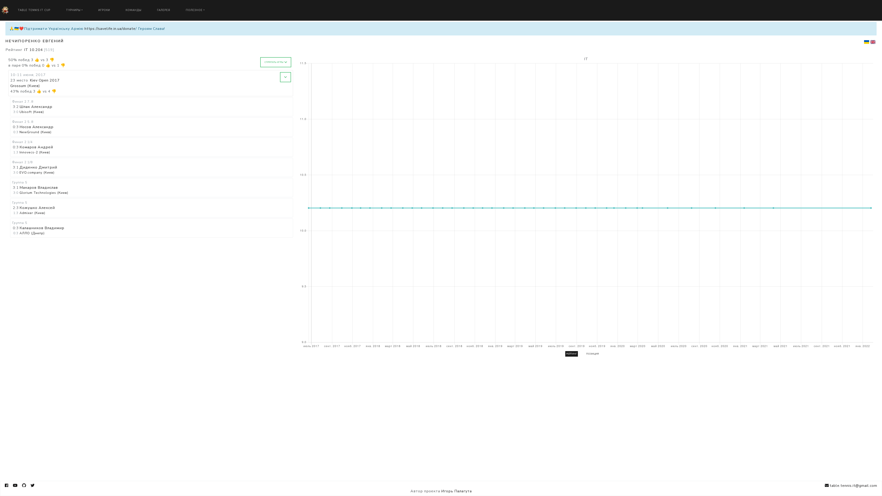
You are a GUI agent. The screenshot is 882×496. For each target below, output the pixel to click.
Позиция (592, 353)
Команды (133, 10)
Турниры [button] (73, 10)
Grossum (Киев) (25, 85)
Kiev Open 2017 (45, 80)
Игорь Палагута (456, 491)
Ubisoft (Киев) (32, 112)
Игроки (104, 10)
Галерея (163, 10)
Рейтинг (571, 353)
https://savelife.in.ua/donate (110, 28)
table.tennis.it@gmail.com (853, 485)
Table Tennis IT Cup (34, 10)
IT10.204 (39, 49)
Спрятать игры (273, 62)
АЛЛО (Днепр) (32, 233)
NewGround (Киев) (35, 132)
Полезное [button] (194, 10)
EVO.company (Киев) (37, 172)
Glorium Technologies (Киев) (44, 193)
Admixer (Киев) (32, 213)
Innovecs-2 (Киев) (35, 152)
